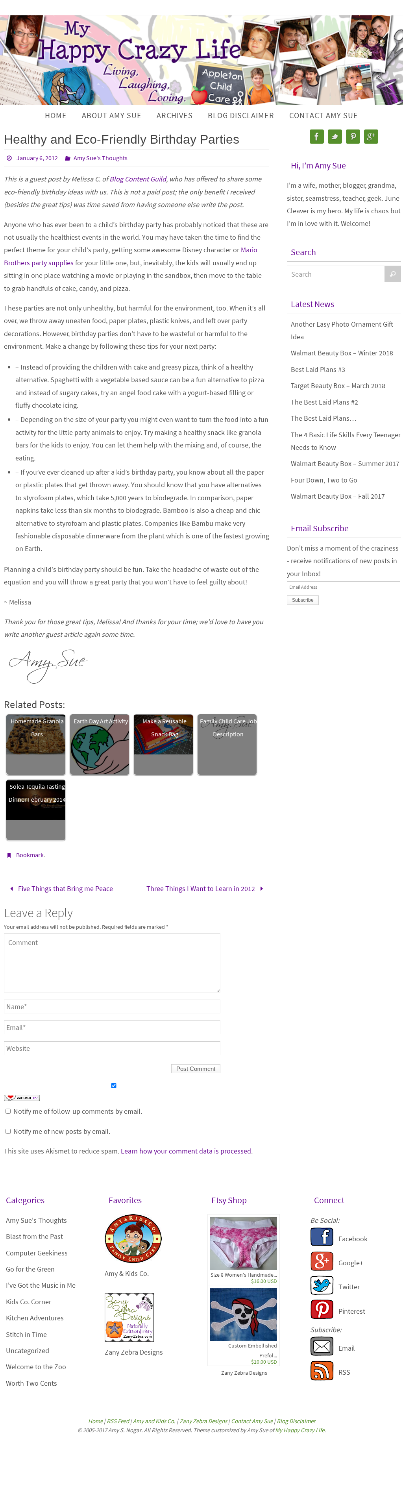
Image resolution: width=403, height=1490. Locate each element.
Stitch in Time (26, 1331)
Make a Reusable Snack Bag (164, 727)
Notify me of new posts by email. (61, 1128)
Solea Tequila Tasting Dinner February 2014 (37, 792)
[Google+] (371, 136)
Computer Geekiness (37, 1250)
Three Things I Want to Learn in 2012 (201, 887)
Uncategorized (27, 1348)
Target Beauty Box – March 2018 (338, 385)
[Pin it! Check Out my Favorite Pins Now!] (322, 1314)
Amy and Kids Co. (154, 1418)
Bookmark (30, 855)
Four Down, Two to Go (324, 479)
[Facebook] (317, 136)
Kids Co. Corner (28, 1298)
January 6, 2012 (37, 158)
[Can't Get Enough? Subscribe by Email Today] (322, 1351)
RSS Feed (118, 1418)
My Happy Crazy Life (299, 1427)
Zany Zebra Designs (244, 1370)
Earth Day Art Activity (101, 721)
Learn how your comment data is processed (186, 1148)
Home (95, 1418)
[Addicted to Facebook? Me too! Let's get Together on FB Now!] (322, 1241)
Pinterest (351, 1308)
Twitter (349, 1284)
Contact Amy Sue (252, 1418)
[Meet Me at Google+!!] (322, 1265)
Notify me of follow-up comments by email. (77, 1108)
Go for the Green (30, 1266)
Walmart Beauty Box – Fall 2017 (338, 496)
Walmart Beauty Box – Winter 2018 (342, 352)
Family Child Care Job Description (228, 727)
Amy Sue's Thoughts (101, 158)
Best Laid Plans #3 (318, 369)
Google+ (350, 1260)
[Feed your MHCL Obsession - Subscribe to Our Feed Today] (322, 1375)
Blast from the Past (34, 1234)
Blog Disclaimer (296, 1418)
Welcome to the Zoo (36, 1364)
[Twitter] (335, 136)
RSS (344, 1369)
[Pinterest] (353, 136)
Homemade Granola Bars (37, 727)
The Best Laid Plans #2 (324, 402)
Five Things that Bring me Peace (65, 887)
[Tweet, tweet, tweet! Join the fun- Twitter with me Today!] (322, 1290)
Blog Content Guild (137, 178)
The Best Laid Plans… (324, 418)
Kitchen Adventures (35, 1315)
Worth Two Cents (31, 1380)
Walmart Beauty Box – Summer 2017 (345, 463)
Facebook (353, 1235)
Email (346, 1345)
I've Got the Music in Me (41, 1282)
